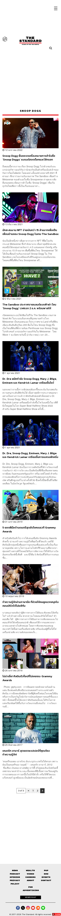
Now (46, 874)
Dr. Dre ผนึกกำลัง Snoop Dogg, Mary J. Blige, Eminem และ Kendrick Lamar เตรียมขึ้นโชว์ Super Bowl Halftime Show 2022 (29, 380)
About (30, 880)
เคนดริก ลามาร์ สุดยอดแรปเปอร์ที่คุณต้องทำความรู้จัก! (26, 752)
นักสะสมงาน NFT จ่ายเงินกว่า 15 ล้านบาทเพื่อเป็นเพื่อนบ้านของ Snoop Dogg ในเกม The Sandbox (30, 232)
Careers (30, 877)
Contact (46, 880)
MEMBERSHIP (30, 897)
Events (46, 877)
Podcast (15, 874)
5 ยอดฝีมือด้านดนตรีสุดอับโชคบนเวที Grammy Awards (29, 529)
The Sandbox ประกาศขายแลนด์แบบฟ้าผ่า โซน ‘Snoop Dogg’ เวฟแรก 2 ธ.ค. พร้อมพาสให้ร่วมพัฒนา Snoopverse (29, 306)
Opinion (15, 877)
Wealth (30, 870)
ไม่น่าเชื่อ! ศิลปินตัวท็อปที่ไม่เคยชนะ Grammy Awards (27, 678)
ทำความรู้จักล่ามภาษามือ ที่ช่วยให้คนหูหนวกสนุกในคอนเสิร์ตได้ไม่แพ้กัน (30, 603)
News (15, 870)
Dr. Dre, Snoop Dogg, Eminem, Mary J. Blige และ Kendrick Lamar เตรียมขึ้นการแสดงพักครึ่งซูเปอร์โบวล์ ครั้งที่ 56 (30, 455)
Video (30, 874)
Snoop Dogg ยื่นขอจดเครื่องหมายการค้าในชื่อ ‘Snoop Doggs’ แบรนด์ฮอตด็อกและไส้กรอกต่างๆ (28, 157)
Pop (46, 870)
